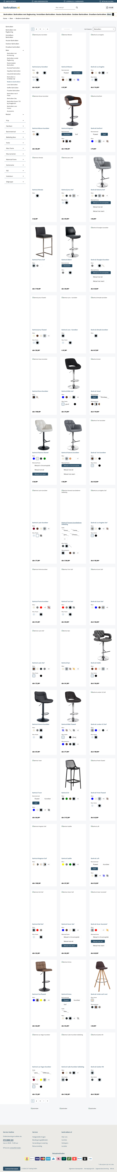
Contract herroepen (11, 1169)
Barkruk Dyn (66, 663)
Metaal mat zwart (98, 211)
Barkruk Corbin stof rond (99, 994)
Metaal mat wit (98, 207)
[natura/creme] (33, 864)
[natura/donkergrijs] (37, 864)
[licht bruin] (70, 458)
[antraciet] (92, 1072)
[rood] (41, 607)
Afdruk (112, 1168)
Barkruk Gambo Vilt (97, 1067)
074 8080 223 (8, 1140)
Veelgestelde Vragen (39, 1137)
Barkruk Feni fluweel (39, 994)
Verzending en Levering (40, 1143)
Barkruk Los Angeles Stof (99, 523)
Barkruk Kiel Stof (37, 924)
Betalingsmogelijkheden (40, 1140)
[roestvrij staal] (63, 546)
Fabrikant (9, 126)
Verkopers (65, 1143)
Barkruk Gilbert (67, 260)
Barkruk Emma (66, 994)
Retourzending (37, 1146)
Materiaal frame (11, 159)
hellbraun (47, 1073)
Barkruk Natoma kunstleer (70, 453)
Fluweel (66, 73)
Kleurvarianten (11, 154)
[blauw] (92, 141)
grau (66, 535)
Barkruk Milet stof (67, 391)
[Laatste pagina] (47, 29)
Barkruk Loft (95, 858)
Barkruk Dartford (96, 128)
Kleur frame (10, 148)
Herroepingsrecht (89, 1168)
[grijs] (37, 72)
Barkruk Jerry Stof (67, 190)
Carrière (64, 1140)
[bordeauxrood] (33, 528)
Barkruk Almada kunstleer (99, 330)
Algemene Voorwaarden (76, 1168)
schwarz (75, 535)
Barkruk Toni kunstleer (98, 453)
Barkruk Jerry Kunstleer (40, 67)
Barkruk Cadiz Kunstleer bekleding (73, 1067)
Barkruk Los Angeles (97, 67)
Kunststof (67, 266)
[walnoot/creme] (99, 404)
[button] (23, 50)
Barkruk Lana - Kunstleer (70, 330)
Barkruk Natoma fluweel (40, 453)
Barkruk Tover (37, 793)
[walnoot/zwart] (66, 141)
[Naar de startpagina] (11, 8)
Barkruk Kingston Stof (39, 858)
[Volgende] (113, 14)
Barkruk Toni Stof (67, 601)
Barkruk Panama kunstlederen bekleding (72, 523)
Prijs (7, 120)
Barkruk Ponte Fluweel (98, 793)
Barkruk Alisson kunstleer (40, 128)
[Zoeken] (77, 8)
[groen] (44, 458)
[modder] (70, 798)
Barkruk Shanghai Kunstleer (100, 260)
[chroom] (33, 79)
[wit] (41, 72)
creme (76, 530)
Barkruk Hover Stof (68, 924)
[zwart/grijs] (70, 141)
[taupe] (73, 195)
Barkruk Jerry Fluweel (39, 330)
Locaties (64, 1146)
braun (67, 530)
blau (66, 1011)
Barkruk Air (65, 793)
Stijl (7, 171)
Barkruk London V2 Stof (99, 724)
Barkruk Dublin (96, 663)
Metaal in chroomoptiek (101, 203)
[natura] (33, 134)
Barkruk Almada (37, 190)
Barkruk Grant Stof (97, 601)
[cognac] (95, 668)
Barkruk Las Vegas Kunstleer (41, 1067)
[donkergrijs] (66, 195)
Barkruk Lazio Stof (38, 663)
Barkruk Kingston (67, 128)
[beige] (33, 335)
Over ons (64, 1137)
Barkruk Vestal (95, 391)
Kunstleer (77, 73)
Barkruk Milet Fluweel (69, 724)
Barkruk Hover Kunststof (99, 924)
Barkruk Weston (67, 67)
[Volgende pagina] (43, 29)
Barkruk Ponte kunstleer (40, 601)
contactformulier (15, 1148)
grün (37, 1073)
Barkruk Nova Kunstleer (40, 391)
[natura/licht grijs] (41, 864)
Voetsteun (9, 176)
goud (67, 404)
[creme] (33, 72)
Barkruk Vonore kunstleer (40, 724)
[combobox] (65, 8)
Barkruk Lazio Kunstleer (40, 523)
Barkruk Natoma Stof (98, 190)
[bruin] (63, 79)
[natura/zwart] (63, 141)
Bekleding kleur (11, 137)
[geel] (63, 864)
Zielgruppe (9, 182)
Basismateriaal (11, 132)
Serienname (10, 165)
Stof (76, 134)
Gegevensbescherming (102, 1168)
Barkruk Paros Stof (38, 260)
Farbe (8, 143)
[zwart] (44, 72)
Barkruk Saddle (67, 858)
